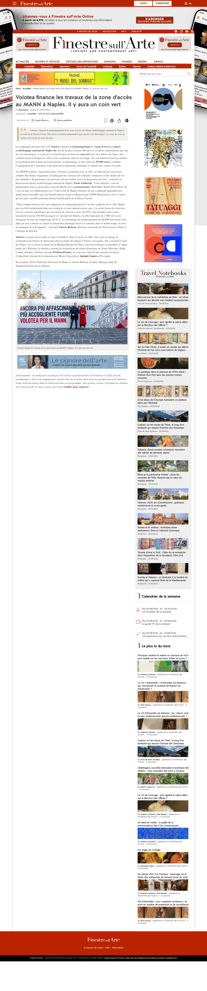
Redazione (23, 109)
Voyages (127, 61)
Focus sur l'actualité (86, 66)
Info (123, 31)
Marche (137, 66)
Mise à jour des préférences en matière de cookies (144, 958)
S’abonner (162, 3)
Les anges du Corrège (149, 849)
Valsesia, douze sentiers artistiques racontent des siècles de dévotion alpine (161, 451)
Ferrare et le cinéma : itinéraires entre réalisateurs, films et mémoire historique (158, 529)
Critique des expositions (82, 61)
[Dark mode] (127, 121)
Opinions (110, 61)
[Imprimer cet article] (112, 120)
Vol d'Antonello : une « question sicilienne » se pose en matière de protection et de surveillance (163, 903)
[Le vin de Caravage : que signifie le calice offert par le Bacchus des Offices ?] (163, 314)
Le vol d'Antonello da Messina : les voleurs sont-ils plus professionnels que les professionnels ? (163, 715)
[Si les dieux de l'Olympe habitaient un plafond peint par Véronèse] (163, 392)
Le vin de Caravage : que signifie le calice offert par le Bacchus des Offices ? (163, 324)
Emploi (158, 61)
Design (142, 61)
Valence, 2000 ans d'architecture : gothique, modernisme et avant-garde (161, 504)
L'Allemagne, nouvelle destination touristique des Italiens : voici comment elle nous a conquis (163, 769)
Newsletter (109, 31)
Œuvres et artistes (47, 61)
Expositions (47, 66)
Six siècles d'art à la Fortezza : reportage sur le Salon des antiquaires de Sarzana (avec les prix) (162, 876)
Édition (122, 66)
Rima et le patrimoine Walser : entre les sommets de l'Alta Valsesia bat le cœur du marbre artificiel (160, 477)
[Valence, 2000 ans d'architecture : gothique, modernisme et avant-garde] (163, 494)
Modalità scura (171, 958)
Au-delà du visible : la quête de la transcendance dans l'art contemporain (158, 824)
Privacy (121, 958)
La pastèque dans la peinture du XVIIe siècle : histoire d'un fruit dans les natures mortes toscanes (162, 375)
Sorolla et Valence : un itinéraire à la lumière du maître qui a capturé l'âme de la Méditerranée (163, 579)
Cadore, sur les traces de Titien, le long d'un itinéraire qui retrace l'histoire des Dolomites (161, 426)
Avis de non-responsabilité (51, 113)
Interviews (65, 66)
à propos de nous (87, 31)
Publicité (137, 31)
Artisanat (107, 66)
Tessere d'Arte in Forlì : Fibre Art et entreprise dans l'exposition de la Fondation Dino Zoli (161, 554)
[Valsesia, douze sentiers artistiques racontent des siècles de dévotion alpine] (163, 441)
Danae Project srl (111, 958)
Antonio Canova (89, 256)
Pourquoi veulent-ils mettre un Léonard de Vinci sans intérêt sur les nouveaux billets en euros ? (163, 657)
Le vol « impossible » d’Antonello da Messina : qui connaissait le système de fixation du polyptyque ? (162, 685)
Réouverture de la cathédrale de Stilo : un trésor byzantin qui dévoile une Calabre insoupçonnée (163, 299)
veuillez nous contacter (76, 387)
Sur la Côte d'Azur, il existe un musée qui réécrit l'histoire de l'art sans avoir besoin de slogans (163, 348)
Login (143, 3)
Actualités (22, 61)
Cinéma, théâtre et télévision (161, 66)
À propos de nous (93, 947)
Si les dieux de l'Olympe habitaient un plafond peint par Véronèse (162, 401)
